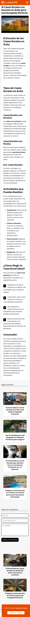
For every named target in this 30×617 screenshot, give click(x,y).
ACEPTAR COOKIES (16, 613)
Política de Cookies (21, 608)
